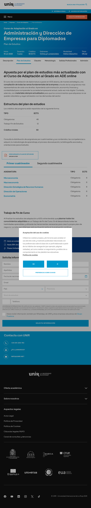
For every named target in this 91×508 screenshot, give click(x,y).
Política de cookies (30, 255)
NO (34, 264)
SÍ (57, 264)
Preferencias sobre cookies (45, 272)
